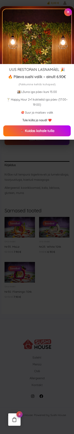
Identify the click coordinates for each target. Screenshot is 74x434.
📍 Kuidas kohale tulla (37, 131)
